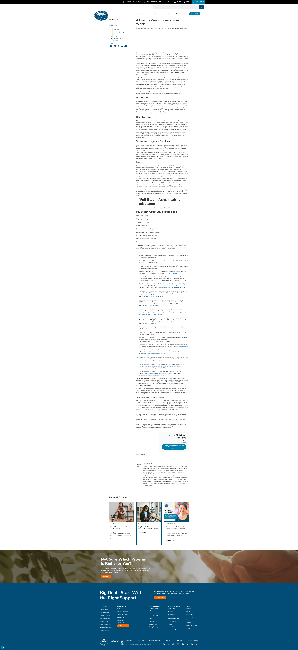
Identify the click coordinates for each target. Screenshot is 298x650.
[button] (111, 46)
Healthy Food (117, 31)
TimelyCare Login (154, 627)
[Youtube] (168, 644)
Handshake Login (172, 621)
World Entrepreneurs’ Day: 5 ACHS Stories (120, 528)
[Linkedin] (178, 644)
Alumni (170, 14)
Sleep (115, 37)
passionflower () (174, 183)
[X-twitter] (187, 644)
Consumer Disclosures (155, 640)
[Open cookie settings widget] (3, 647)
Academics (138, 14)
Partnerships (189, 623)
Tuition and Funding (122, 615)
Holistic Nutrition (105, 615)
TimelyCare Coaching (173, 618)
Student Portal (153, 624)
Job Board (170, 611)
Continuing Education (106, 627)
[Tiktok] (197, 644)
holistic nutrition (143, 454)
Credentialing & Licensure (172, 615)
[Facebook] (164, 644)
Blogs (187, 620)
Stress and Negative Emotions (119, 34)
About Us (128, 14)
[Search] (201, 7)
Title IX (168, 640)
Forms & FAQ (153, 621)
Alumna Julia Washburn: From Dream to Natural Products (176, 528)
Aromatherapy (104, 609)
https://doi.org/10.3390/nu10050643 (152, 315)
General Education (105, 621)
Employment (140, 640)
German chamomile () (152, 183)
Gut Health (117, 29)
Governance (129, 640)
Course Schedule (153, 616)
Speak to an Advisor (122, 612)
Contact (188, 628)
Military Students (180, 14)
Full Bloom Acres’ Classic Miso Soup (120, 39)
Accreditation (189, 614)
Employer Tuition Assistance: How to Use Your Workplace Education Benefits (148, 528)
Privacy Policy (178, 640)
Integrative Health (105, 618)
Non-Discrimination (192, 640)
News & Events (190, 617)
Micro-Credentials (105, 624)
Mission (188, 611)
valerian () (144, 185)
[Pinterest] (183, 644)
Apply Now (123, 626)
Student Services (159, 14)
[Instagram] (173, 644)
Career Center (171, 609)
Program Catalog (104, 630)
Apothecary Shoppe (191, 625)
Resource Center (172, 630)
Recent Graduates (173, 627)
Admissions (147, 14)
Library (151, 618)
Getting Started (121, 609)
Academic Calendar (154, 613)
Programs (103, 606)
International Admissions (120, 621)
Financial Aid (120, 617)
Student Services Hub (154, 609)
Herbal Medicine (104, 612)
